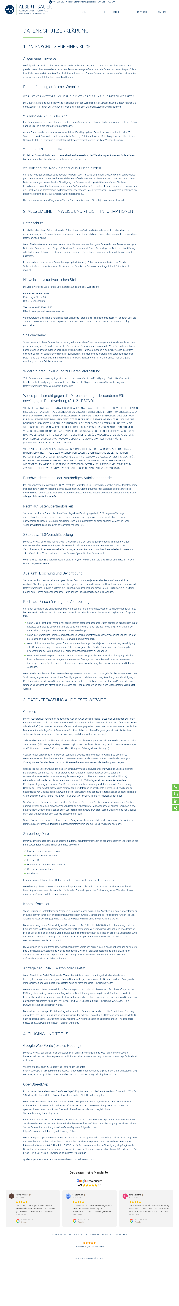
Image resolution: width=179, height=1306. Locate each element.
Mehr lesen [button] (21, 1214)
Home (84, 12)
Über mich (139, 12)
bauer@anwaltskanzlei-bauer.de (47, 311)
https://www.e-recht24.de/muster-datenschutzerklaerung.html (62, 1159)
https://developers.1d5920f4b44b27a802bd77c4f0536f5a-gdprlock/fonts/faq (63, 1070)
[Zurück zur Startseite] (28, 9)
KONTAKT (122, 1234)
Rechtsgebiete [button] (110, 12)
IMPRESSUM (59, 1234)
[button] (6, 1208)
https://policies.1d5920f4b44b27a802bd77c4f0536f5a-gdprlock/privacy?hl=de (76, 1074)
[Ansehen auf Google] (11, 1196)
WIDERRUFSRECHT (101, 1234)
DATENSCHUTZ (78, 1234)
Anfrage (164, 12)
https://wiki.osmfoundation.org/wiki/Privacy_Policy (49, 1131)
